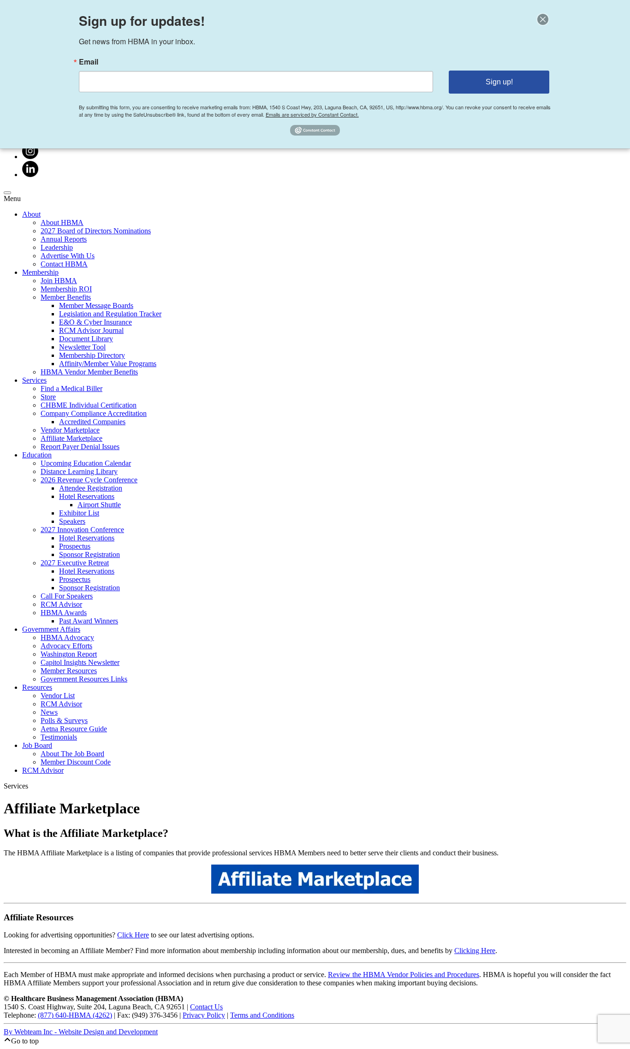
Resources (37, 687)
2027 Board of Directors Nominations (96, 231)
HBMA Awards (64, 612)
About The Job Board (72, 754)
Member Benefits (66, 297)
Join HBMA (59, 280)
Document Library (86, 339)
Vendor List (58, 695)
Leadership (57, 247)
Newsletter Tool (82, 347)
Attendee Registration (90, 488)
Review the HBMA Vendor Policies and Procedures (403, 974)
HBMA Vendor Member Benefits (89, 372)
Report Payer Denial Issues (80, 446)
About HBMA (62, 222)
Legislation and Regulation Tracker (110, 314)
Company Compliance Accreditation (94, 413)
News (49, 712)
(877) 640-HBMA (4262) (75, 1015)
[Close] (542, 19)
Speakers (72, 521)
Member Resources (69, 671)
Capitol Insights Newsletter (80, 662)
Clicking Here (474, 950)
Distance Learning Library (79, 471)
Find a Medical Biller (71, 388)
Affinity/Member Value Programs (107, 363)
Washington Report (69, 654)
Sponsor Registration (89, 554)
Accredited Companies (92, 422)
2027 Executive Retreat (75, 563)
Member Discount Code (76, 762)
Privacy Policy (204, 1015)
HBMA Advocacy (67, 637)
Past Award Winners (88, 621)
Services (34, 380)
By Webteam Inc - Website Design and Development (81, 1032)
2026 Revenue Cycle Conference (89, 480)
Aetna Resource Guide (74, 729)
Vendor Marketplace (70, 430)
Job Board (37, 745)
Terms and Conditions (262, 1015)
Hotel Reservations (86, 496)
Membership (40, 272)
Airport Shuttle (99, 505)
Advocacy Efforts (66, 646)
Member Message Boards (96, 305)
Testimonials (59, 737)
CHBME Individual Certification (89, 405)
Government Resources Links (84, 679)
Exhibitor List (79, 513)
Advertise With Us (68, 256)
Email (88, 61)
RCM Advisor (61, 604)
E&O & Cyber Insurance (95, 322)
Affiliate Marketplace (71, 438)
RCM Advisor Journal (91, 330)
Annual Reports (64, 239)
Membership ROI (66, 289)
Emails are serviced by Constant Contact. (312, 114)
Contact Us (206, 1007)
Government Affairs (51, 629)
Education (37, 455)
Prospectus (74, 546)
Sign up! (499, 82)
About (31, 214)
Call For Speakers (67, 596)
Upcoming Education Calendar (86, 463)
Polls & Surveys (64, 720)
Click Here (133, 935)
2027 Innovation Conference (82, 529)
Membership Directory (92, 355)
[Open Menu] (7, 192)
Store (48, 397)
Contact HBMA (64, 264)
